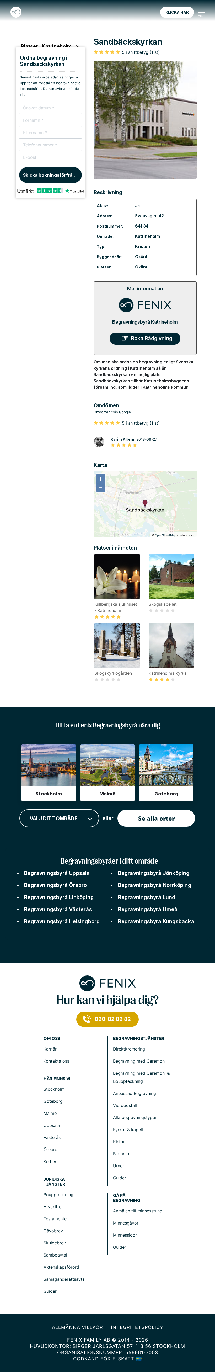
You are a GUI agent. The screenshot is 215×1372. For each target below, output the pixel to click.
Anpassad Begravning (134, 1093)
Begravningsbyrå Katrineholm (145, 322)
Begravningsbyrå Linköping (59, 897)
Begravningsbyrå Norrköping (154, 885)
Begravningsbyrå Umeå (148, 909)
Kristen (142, 246)
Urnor (118, 1165)
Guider (119, 1177)
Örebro (50, 1149)
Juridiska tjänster (54, 1182)
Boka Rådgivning (151, 338)
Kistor (119, 1141)
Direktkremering (129, 1049)
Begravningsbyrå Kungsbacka (156, 921)
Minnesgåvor (125, 1223)
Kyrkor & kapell (128, 1129)
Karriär (50, 1049)
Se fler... (51, 1161)
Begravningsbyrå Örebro (55, 885)
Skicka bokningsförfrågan (52, 175)
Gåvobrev (53, 1230)
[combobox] (59, 818)
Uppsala (52, 1125)
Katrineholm (147, 236)
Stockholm (54, 1089)
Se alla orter (156, 818)
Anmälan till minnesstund (137, 1210)
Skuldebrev (55, 1243)
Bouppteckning (58, 1194)
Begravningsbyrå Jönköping (154, 873)
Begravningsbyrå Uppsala (57, 873)
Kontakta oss (56, 1061)
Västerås (52, 1137)
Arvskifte (52, 1206)
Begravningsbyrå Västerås (58, 909)
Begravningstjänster (138, 1038)
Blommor (122, 1153)
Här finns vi (57, 1078)
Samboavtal (55, 1255)
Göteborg (53, 1101)
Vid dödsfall (125, 1105)
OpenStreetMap (165, 535)
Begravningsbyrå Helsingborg (62, 921)
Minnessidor (125, 1235)
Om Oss (52, 1038)
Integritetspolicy (137, 1327)
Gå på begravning (126, 1198)
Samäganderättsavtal (65, 1279)
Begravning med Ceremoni (139, 1061)
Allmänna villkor (77, 1327)
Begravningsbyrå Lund (146, 897)
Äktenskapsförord (61, 1267)
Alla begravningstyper (135, 1117)
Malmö (50, 1113)
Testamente (55, 1218)
